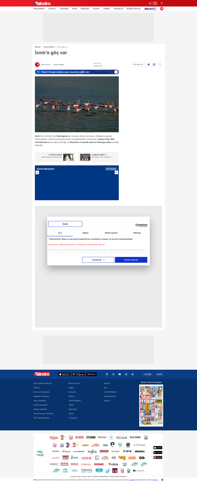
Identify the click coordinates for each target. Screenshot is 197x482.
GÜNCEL (52, 9)
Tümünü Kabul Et (131, 260)
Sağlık (71, 387)
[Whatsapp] (154, 64)
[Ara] (161, 3)
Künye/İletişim (110, 396)
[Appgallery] (91, 374)
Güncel (37, 387)
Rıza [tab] (60, 233)
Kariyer (107, 400)
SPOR (74, 9)
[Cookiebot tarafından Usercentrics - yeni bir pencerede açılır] (137, 225)
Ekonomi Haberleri (41, 392)
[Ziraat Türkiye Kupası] (161, 8)
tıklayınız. (155, 480)
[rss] (132, 374)
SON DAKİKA (39, 9)
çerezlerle (132, 480)
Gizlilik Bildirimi (110, 392)
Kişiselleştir (97, 260)
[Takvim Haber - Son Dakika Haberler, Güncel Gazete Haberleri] (41, 3)
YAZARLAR (118, 9)
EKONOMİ (64, 9)
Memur (72, 396)
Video (71, 405)
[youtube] (120, 374)
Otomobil (73, 409)
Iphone (107, 383)
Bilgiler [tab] (86, 233)
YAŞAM (106, 9)
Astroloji (72, 392)
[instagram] (126, 374)
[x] (113, 374)
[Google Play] (78, 374)
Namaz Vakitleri (40, 409)
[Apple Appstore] (64, 374)
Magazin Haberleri (41, 396)
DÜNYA (96, 9)
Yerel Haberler (75, 400)
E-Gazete (73, 418)
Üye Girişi (148, 374)
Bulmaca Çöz (74, 383)
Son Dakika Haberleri (43, 383)
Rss (105, 387)
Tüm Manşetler (111, 169)
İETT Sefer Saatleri (41, 418)
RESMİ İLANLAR (133, 9)
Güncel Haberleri (49, 47)
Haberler (38, 47)
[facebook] (107, 374)
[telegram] (148, 64)
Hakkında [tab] (137, 233)
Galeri (71, 413)
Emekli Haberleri (41, 405)
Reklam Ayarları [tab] (111, 233)
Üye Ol (159, 374)
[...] (160, 64)
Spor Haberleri (40, 400)
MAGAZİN (85, 9)
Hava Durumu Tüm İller (43, 413)
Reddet (65, 224)
